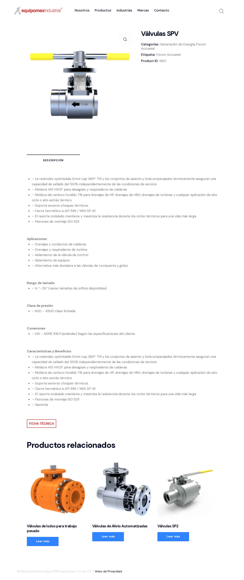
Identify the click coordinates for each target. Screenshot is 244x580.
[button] (125, 39)
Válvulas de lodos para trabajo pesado (52, 528)
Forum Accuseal (168, 54)
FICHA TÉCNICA (41, 423)
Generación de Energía (177, 44)
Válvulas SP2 (167, 526)
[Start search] (221, 11)
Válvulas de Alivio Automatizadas (120, 526)
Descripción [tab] (53, 160)
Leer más (42, 541)
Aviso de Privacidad (108, 571)
